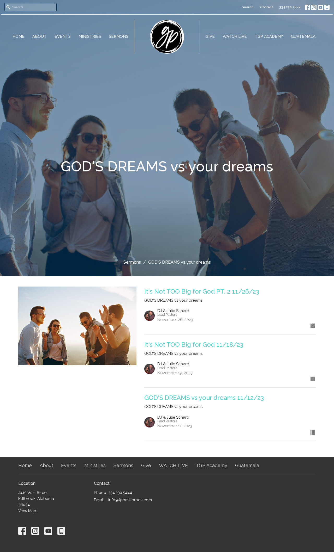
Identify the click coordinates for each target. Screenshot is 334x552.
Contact (266, 7)
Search (248, 7)
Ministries (90, 36)
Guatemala (303, 36)
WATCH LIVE (235, 36)
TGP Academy (269, 36)
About (39, 36)
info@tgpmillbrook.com (130, 500)
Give (210, 36)
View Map (27, 510)
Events (63, 36)
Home (19, 36)
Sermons (118, 36)
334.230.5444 (290, 7)
